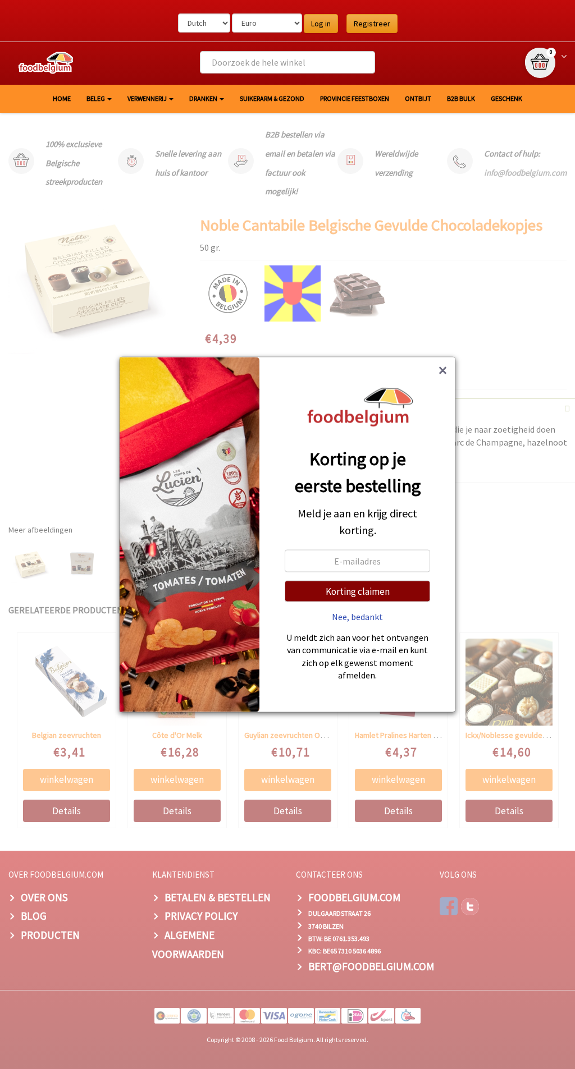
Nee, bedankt (357, 616)
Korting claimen (358, 591)
